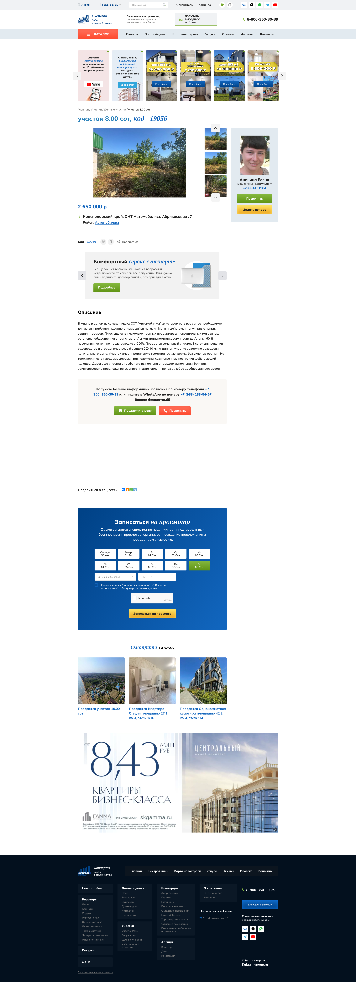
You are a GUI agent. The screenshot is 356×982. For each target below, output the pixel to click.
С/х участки (129, 935)
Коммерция (169, 888)
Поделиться (130, 242)
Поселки (88, 950)
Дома (125, 893)
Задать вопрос (254, 210)
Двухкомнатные (92, 926)
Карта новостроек (185, 34)
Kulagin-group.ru (255, 964)
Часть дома (129, 915)
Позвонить (177, 411)
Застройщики (155, 34)
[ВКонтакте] (123, 489)
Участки (96, 109)
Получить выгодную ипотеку (192, 19)
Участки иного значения (130, 945)
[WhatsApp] (131, 489)
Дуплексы (128, 902)
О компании (213, 888)
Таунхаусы (128, 897)
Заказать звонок (260, 904)
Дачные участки (115, 109)
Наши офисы (110, 4)
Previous (77, 76)
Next (282, 76)
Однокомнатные (92, 922)
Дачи (86, 961)
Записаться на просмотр (152, 614)
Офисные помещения (174, 923)
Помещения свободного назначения (176, 930)
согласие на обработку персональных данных (128, 588)
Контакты (267, 34)
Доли (85, 904)
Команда (204, 5)
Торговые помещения (174, 919)
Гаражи (166, 897)
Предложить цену (138, 411)
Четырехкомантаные (95, 935)
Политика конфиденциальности (95, 972)
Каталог (101, 34)
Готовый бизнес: (171, 915)
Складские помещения (175, 910)
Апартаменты (169, 893)
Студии (86, 913)
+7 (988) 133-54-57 (196, 394)
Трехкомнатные (91, 930)
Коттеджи (128, 910)
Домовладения (133, 888)
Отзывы (228, 34)
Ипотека (247, 34)
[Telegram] (135, 489)
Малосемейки (90, 917)
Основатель (184, 5)
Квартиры (89, 899)
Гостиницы (167, 902)
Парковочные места (173, 906)
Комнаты (87, 908)
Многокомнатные (93, 939)
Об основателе (213, 893)
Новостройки (92, 888)
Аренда (167, 942)
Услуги (210, 34)
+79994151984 (254, 188)
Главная (132, 34)
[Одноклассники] (127, 489)
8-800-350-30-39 (262, 19)
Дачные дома (130, 906)
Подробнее (161, 84)
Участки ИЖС (130, 930)
